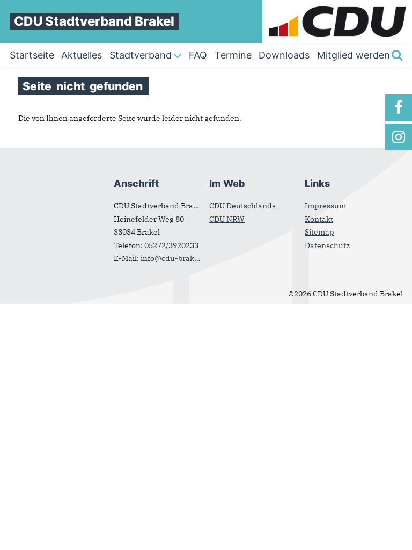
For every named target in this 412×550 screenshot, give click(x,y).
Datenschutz (327, 245)
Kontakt (319, 219)
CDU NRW (227, 219)
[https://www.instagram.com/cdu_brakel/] (398, 137)
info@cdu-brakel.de (176, 258)
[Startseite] (337, 5)
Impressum (325, 206)
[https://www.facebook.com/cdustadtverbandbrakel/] (398, 107)
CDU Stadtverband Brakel (94, 21)
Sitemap (319, 232)
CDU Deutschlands (242, 206)
